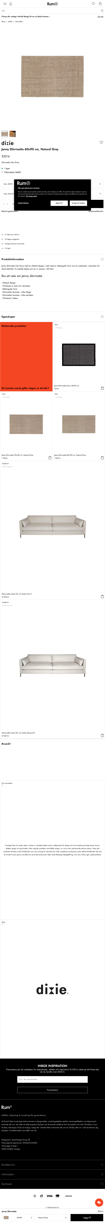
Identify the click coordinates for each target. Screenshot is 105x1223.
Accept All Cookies (78, 203)
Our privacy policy (31, 196)
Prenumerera (52, 1089)
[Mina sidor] (10, 4)
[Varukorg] (100, 4)
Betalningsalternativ (10, 211)
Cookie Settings (23, 203)
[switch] (52, 259)
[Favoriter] (93, 4)
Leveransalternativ (95, 211)
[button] (18, 1217)
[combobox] (18, 1217)
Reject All (59, 203)
